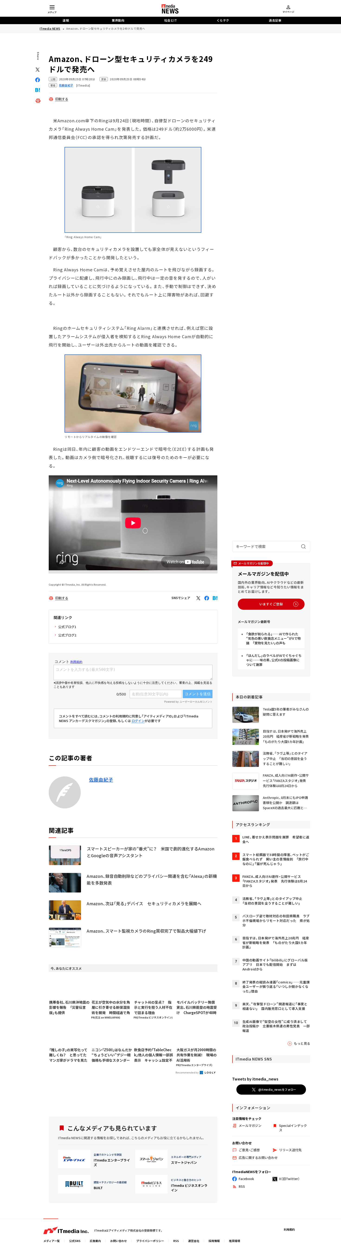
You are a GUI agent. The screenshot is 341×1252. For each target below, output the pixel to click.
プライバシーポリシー (150, 1241)
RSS (176, 1241)
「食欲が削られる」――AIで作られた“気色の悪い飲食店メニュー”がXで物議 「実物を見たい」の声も (273, 638)
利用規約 (289, 1229)
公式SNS (74, 1241)
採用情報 (214, 1241)
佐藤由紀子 (101, 779)
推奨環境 (234, 1241)
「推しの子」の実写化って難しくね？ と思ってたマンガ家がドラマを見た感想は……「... (68, 1055)
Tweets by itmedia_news (255, 1079)
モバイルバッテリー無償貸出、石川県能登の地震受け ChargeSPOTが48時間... (197, 1007)
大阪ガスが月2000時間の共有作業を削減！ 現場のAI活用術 (197, 1055)
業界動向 (118, 20)
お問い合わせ (118, 1241)
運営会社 (193, 1241)
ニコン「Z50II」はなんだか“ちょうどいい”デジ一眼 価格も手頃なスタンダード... (112, 1055)
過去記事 (275, 20)
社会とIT (170, 20)
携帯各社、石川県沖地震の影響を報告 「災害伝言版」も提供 (69, 1007)
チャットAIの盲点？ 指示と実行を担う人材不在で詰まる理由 (153, 1007)
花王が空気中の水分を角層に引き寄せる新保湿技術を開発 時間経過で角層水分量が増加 (111, 1007)
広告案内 (95, 1241)
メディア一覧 (51, 1241)
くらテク (223, 20)
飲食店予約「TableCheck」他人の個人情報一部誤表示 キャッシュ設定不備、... (153, 1055)
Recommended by (187, 1072)
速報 (66, 20)
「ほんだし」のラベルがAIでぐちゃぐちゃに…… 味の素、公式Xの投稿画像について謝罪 (274, 660)
